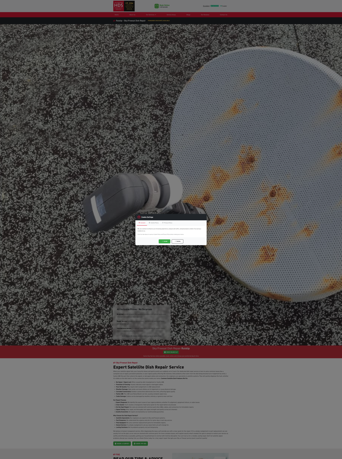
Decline (178, 241)
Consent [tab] (142, 223)
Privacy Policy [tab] (168, 223)
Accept (165, 241)
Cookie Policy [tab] (155, 223)
